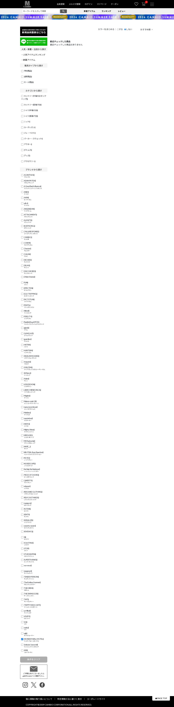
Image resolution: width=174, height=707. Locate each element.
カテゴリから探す (34, 90)
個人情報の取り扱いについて (40, 699)
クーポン (114, 4)
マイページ (101, 4)
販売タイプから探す (34, 65)
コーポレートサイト (95, 699)
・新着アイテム (28, 60)
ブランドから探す (34, 169)
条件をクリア (33, 659)
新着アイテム (89, 11)
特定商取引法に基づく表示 (69, 699)
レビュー (121, 11)
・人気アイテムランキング (33, 54)
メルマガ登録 (74, 4)
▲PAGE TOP (161, 698)
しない (129, 29)
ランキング (106, 11)
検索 (63, 11)
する (121, 29)
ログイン (88, 4)
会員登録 (60, 4)
